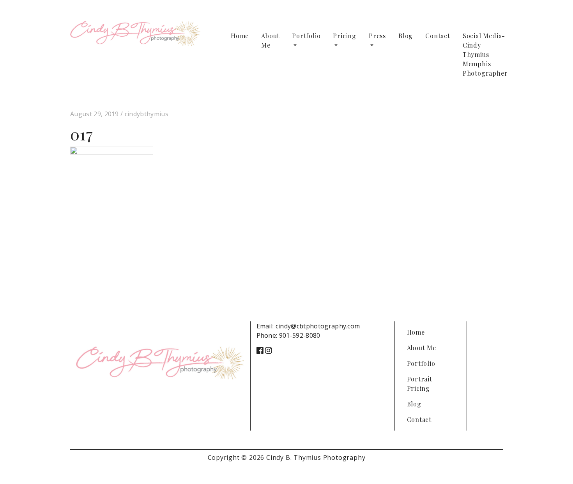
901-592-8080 (299, 335)
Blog (405, 36)
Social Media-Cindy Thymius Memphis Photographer (485, 54)
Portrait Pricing (419, 383)
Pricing (344, 36)
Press (377, 36)
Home (240, 36)
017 (81, 134)
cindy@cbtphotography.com (318, 326)
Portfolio (306, 36)
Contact (437, 36)
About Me (270, 40)
